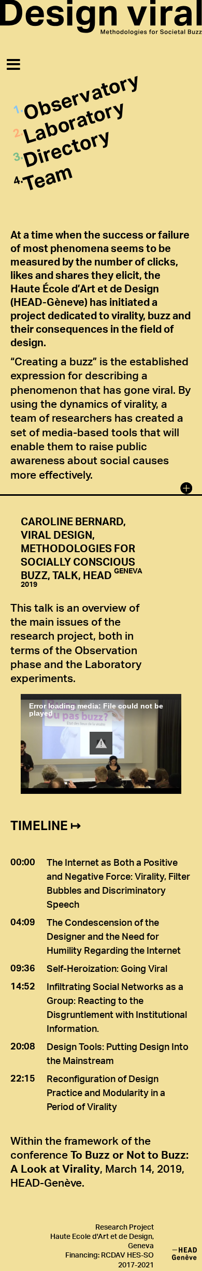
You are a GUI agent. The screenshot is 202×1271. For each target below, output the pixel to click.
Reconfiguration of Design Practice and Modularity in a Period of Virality (106, 1092)
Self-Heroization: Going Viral (107, 968)
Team (47, 177)
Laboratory (73, 122)
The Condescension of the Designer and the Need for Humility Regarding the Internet (114, 936)
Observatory (81, 96)
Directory (66, 147)
